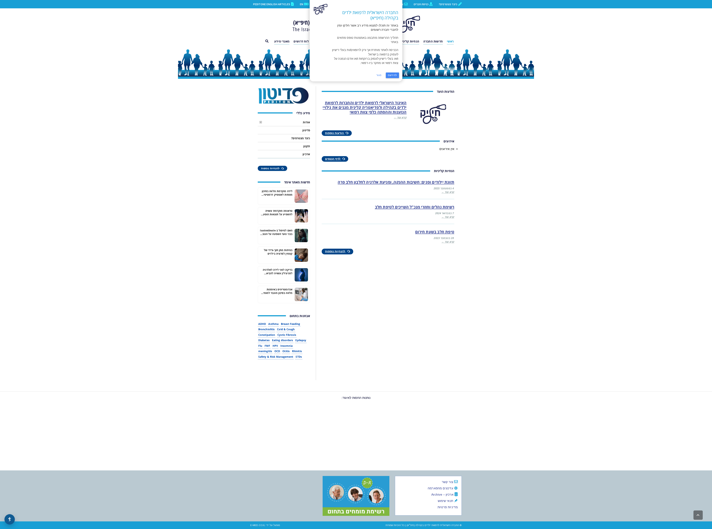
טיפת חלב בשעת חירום (434, 231)
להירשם (392, 75)
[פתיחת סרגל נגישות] (9, 519)
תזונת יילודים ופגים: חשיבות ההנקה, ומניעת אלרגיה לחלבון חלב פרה (396, 182)
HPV (275, 345)
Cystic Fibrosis (286, 335)
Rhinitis (297, 351)
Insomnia (286, 345)
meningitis (265, 351)
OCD (277, 351)
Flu (260, 345)
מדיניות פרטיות (448, 507)
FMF (267, 345)
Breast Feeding (290, 324)
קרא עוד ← (400, 117)
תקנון (306, 146)
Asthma (273, 324)
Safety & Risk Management (275, 356)
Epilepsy (300, 340)
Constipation (266, 335)
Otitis (286, 351)
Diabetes (264, 340)
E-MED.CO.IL (257, 525)
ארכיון (306, 154)
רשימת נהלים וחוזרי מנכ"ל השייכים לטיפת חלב (414, 207)
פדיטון (306, 130)
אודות (306, 122)
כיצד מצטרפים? (300, 138)
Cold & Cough (286, 329)
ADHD (262, 324)
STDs (299, 356)
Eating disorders (282, 340)
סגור (379, 75)
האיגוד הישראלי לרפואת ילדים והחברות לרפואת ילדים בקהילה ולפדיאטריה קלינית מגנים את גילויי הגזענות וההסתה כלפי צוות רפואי (364, 107)
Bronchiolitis (266, 329)
